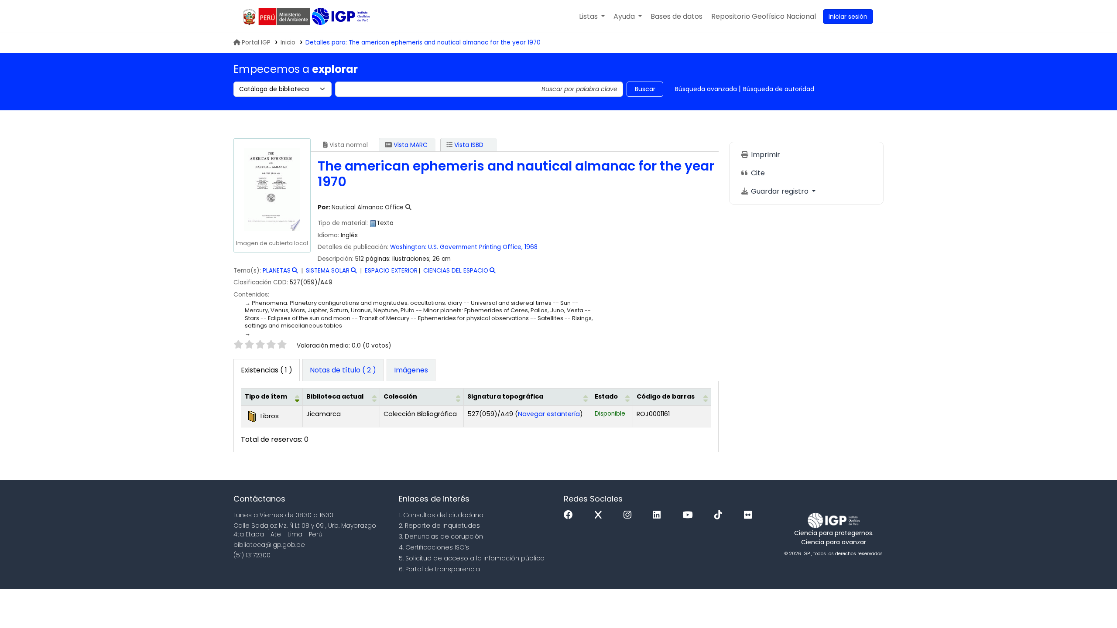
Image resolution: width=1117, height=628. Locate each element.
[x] (600, 515)
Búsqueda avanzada (706, 89)
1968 (531, 247)
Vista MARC (410, 144)
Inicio (288, 42)
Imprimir (764, 155)
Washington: (408, 247)
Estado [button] (606, 396)
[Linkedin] (659, 515)
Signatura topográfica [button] (505, 396)
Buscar (645, 89)
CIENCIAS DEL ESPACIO (455, 270)
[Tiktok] (720, 515)
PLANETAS (277, 270)
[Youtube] (689, 515)
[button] (592, 16)
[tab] (343, 370)
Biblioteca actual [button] (334, 396)
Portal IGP (256, 42)
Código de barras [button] (666, 396)
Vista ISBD (467, 144)
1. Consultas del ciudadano (441, 515)
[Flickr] (750, 515)
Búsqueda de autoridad (778, 89)
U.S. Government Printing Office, (475, 247)
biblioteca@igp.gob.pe (269, 544)
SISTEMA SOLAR (327, 270)
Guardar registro (779, 191)
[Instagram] (630, 515)
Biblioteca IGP (342, 16)
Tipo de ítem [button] (266, 396)
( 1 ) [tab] (266, 370)
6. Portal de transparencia (439, 569)
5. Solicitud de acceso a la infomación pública (472, 558)
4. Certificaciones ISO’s (434, 547)
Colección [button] (400, 396)
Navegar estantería (549, 414)
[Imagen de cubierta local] (272, 189)
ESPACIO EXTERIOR (391, 270)
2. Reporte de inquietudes (439, 525)
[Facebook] (570, 515)
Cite (757, 173)
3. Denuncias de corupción (441, 536)
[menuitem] (763, 16)
